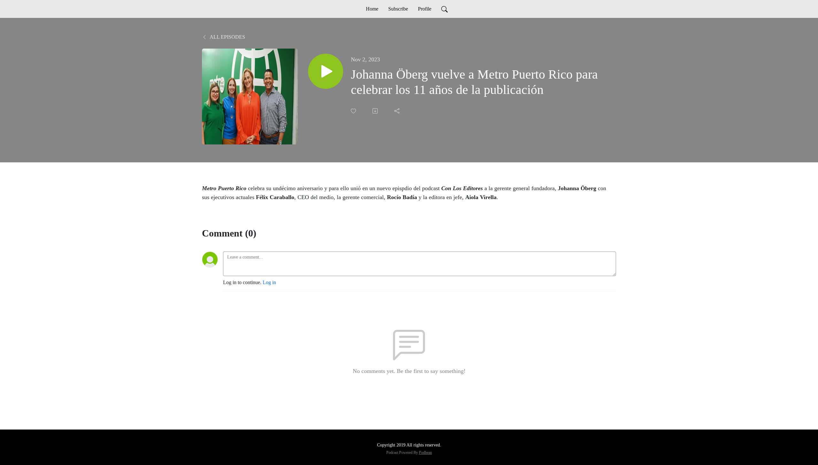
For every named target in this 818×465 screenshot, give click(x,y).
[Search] (444, 9)
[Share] (397, 111)
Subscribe (398, 9)
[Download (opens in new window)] (376, 111)
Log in (269, 282)
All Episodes (227, 37)
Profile (424, 9)
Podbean (425, 452)
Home (372, 9)
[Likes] (354, 111)
